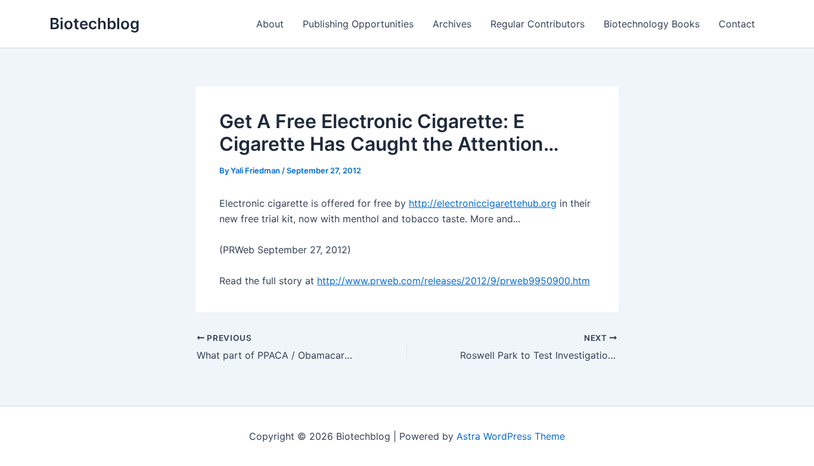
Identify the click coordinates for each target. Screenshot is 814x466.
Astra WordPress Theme (510, 436)
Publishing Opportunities (358, 24)
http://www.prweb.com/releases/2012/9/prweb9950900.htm (453, 281)
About (270, 24)
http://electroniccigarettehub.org (483, 203)
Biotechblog (94, 23)
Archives (452, 24)
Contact (737, 24)
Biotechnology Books (652, 24)
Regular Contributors (537, 24)
